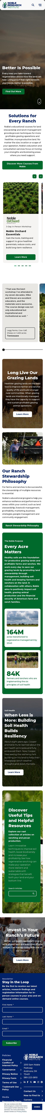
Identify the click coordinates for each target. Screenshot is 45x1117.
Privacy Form (9, 1078)
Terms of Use (9, 1082)
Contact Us (30, 1091)
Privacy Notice (21, 1111)
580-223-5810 (31, 1077)
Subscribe (11, 1043)
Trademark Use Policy (10, 1088)
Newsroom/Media (11, 1101)
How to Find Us (32, 1095)
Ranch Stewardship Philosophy (22, 525)
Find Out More (13, 91)
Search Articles (15, 888)
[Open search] (33, 5)
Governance (8, 1070)
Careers (28, 1100)
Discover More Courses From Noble (22, 165)
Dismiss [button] (37, 1107)
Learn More (22, 414)
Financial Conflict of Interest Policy (10, 1063)
